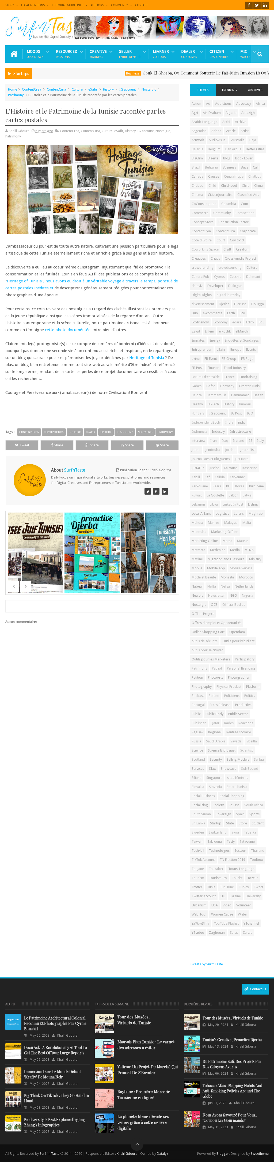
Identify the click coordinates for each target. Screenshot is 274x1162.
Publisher (199, 723)
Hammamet (240, 395)
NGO (233, 595)
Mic (245, 54)
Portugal (198, 705)
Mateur (242, 541)
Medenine (217, 550)
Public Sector (238, 714)
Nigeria (247, 595)
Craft (227, 249)
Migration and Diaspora (226, 559)
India (229, 422)
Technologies (219, 851)
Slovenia (215, 787)
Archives (255, 90)
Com (244, 204)
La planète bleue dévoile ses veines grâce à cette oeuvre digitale (143, 1122)
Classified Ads (248, 195)
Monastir (227, 577)
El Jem (209, 331)
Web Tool (199, 914)
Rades (229, 723)
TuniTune (227, 887)
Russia (196, 741)
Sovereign (223, 814)
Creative (98, 54)
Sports (254, 814)
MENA (249, 550)
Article (231, 131)
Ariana (216, 131)
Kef (207, 477)
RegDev (197, 732)
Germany (227, 386)
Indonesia (199, 431)
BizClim (197, 158)
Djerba (224, 304)
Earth (231, 313)
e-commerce (212, 313)
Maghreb (256, 513)
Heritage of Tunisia (146, 357)
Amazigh (248, 113)
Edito (250, 322)
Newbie (197, 595)
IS (250, 441)
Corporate (248, 231)
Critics (215, 258)
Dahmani (253, 277)
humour (245, 404)
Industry (218, 431)
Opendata (237, 632)
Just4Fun (198, 468)
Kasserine (249, 468)
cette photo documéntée (67, 329)
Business (110, 73)
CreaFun (242, 249)
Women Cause (222, 914)
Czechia (235, 277)
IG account (127, 89)
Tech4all (198, 851)
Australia (238, 140)
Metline (197, 559)
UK (222, 896)
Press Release (220, 705)
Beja (252, 140)
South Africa (253, 805)
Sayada (236, 741)
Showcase (228, 769)
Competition (244, 213)
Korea (239, 486)
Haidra (197, 395)
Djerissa (240, 304)
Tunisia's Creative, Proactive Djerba (232, 1039)
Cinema (197, 195)
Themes (203, 90)
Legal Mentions (33, 5)
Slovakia (198, 787)
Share (58, 445)
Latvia (247, 495)
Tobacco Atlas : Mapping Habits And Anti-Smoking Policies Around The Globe (232, 1091)
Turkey (244, 887)
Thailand (257, 851)
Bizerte (213, 158)
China (258, 186)
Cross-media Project (240, 258)
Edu (261, 322)
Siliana (196, 778)
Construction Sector (233, 222)
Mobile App (216, 568)
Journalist (247, 450)
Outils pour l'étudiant (238, 641)
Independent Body (206, 422)
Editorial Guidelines (67, 5)
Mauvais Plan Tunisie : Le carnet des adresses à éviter (146, 1044)
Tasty (231, 841)
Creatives (199, 258)
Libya (214, 504)
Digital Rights (202, 295)
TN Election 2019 (232, 860)
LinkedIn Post (233, 504)
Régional (215, 732)
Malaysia (231, 523)
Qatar (215, 723)
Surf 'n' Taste (49, 1154)
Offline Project (203, 614)
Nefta (211, 586)
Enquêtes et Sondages (242, 340)
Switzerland (218, 832)
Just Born (242, 459)
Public (196, 714)
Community (119, 5)
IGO (250, 413)
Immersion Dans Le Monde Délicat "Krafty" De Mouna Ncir (52, 1074)
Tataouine (247, 841)
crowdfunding (203, 268)
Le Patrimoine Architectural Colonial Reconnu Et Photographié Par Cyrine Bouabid (55, 1023)
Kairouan (231, 468)
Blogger (222, 1154)
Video (227, 905)
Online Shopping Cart (208, 632)
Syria (235, 832)
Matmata (198, 550)
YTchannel (251, 923)
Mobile (197, 568)
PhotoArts (215, 677)
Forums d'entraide (206, 377)
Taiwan (197, 841)
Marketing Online (205, 541)
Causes (213, 176)
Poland (214, 696)
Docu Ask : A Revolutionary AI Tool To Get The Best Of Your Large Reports (55, 1050)
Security (216, 759)
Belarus (197, 149)
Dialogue (235, 286)
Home (12, 89)
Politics (249, 696)
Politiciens (231, 696)
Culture (77, 89)
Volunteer (243, 905)
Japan (196, 450)
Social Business (203, 796)
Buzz (244, 167)
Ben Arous (233, 149)
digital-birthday (228, 295)
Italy (260, 441)
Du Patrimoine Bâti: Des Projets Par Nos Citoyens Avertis (232, 1064)
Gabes (196, 386)
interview (199, 441)
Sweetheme (260, 1154)
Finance (213, 368)
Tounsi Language (241, 869)
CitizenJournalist (220, 195)
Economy (220, 322)
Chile (245, 186)
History (108, 89)
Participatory (244, 659)
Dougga (257, 304)
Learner (161, 54)
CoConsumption (204, 204)
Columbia (228, 204)
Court (220, 240)
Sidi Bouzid (249, 769)
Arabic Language (205, 122)
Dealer (189, 54)
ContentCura (56, 89)
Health (258, 395)
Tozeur (252, 878)
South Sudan (201, 814)
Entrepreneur (202, 350)
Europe (235, 350)
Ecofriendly (200, 322)
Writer (242, 914)
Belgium (214, 149)
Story (9, 5)
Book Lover (244, 158)
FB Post (197, 368)
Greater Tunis (249, 386)
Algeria (231, 113)
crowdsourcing (230, 268)
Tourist (237, 878)
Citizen (219, 54)
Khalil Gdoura (127, 1154)
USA (214, 905)
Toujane (198, 869)
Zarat (234, 933)
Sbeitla (251, 741)
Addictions (223, 104)
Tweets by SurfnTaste (206, 964)
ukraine (235, 896)
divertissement (203, 304)
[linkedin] (265, 5)
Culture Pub (200, 277)
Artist (245, 131)
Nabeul (197, 586)
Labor (233, 495)
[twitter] (257, 5)
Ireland (238, 441)
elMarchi (242, 331)
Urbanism (199, 905)
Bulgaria (211, 167)
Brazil (196, 167)
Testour (240, 851)
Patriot (217, 668)
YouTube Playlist (226, 923)
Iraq (225, 441)
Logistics (222, 513)
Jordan (230, 450)
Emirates (198, 340)
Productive (243, 705)
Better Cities (255, 149)
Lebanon (198, 504)
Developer (215, 286)
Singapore (214, 778)
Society (218, 805)
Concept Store (203, 222)
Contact (141, 5)
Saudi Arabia (216, 741)
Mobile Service (241, 568)
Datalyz (162, 1154)
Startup (215, 823)
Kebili (196, 477)
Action (196, 104)
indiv (241, 422)
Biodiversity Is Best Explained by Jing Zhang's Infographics (54, 1122)
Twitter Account (204, 896)
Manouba (199, 532)
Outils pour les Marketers (211, 659)
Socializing (200, 805)
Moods (35, 54)
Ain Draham (212, 113)
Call (255, 167)
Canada (197, 176)
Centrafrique (233, 176)
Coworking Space (205, 249)
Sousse (234, 805)
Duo (195, 313)
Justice (214, 468)
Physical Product (228, 687)
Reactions (245, 723)
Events (251, 350)
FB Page (247, 359)
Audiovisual (217, 140)
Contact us (257, 989)
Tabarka (250, 832)
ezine (196, 359)
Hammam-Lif (216, 395)
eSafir (92, 89)
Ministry (255, 559)
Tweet (24, 445)
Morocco (246, 577)
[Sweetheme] (147, 491)
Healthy (197, 404)
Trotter (197, 887)
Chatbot (254, 176)
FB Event (210, 359)
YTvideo (198, 933)
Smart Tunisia (237, 787)
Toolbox (256, 860)
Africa (260, 104)
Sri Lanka (198, 823)
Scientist (246, 750)
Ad (208, 104)
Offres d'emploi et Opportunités (216, 623)
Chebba (198, 186)
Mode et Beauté (204, 577)
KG (228, 486)
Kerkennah (238, 477)
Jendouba (212, 450)
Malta (246, 523)
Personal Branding (241, 668)
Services (198, 769)
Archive (240, 122)
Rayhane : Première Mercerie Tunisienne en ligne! (143, 1094)
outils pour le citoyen (207, 650)
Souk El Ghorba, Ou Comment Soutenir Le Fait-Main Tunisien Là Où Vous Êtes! (192, 73)
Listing (253, 504)
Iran (213, 441)
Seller (129, 54)
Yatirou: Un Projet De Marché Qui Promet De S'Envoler (147, 1069)
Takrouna (214, 841)
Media (235, 550)
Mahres (213, 523)
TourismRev (218, 878)
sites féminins (237, 778)
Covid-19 (237, 240)
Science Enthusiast (221, 750)
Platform (253, 687)
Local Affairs (201, 513)
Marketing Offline (224, 532)
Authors (97, 5)
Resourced (66, 54)
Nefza (225, 586)
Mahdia (197, 523)
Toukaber (216, 869)
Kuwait (197, 495)
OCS (214, 605)
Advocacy (243, 104)
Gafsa (210, 386)
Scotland (198, 759)
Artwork (198, 140)
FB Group (229, 359)
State (230, 823)
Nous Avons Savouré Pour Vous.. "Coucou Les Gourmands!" (230, 1117)
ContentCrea (31, 89)
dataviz (197, 286)
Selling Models (238, 759)
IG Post (236, 413)
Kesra (217, 486)
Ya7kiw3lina (200, 923)
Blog (226, 158)
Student (258, 823)
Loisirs (239, 513)
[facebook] (249, 5)
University (253, 896)
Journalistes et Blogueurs (211, 459)
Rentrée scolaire (238, 732)
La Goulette (215, 495)
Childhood (229, 186)
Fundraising (248, 377)
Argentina (199, 131)
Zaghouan (217, 933)
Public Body (214, 714)
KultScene (256, 486)
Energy (215, 340)
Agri (195, 113)
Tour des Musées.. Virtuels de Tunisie (134, 1019)
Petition (197, 677)
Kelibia (220, 477)
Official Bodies (233, 605)
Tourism (198, 878)
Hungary (198, 413)
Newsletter (216, 595)
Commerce (200, 213)
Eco (242, 313)
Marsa (227, 541)
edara (236, 322)
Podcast (198, 696)
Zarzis (247, 933)
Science (197, 750)
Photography (202, 687)
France (229, 377)
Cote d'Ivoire (202, 240)
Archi (226, 122)
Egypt (196, 331)
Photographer (239, 677)
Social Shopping (232, 796)
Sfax (212, 769)
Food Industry (235, 368)
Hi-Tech (213, 404)
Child (212, 186)
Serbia (259, 759)
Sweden (198, 832)
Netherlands (244, 586)
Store (243, 823)
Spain (240, 814)
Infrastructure (240, 431)
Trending (229, 90)
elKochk (225, 331)
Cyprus (219, 277)
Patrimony (16, 95)
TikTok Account (203, 860)
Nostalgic (149, 89)
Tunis (211, 887)
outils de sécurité (205, 641)
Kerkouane (200, 486)
